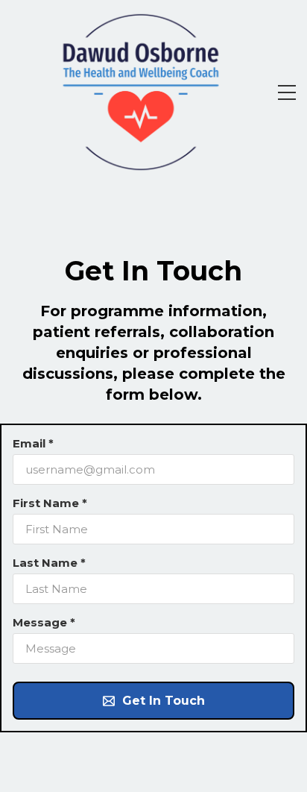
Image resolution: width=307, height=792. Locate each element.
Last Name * (49, 563)
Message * (44, 622)
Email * (33, 443)
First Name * (50, 503)
